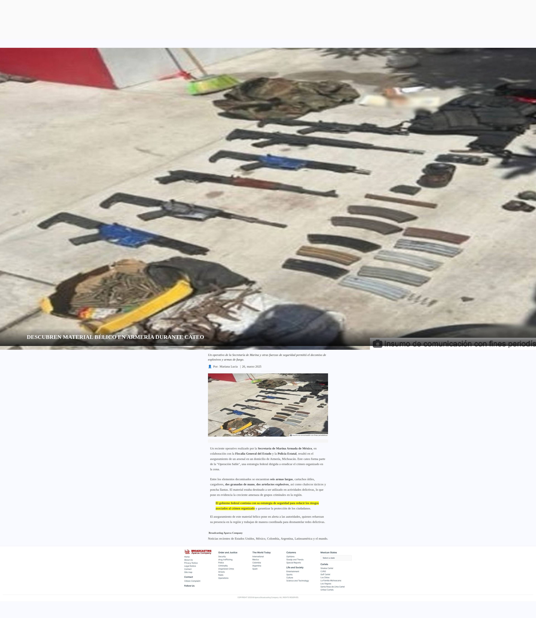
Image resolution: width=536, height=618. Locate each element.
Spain (255, 569)
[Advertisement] (268, 19)
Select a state (329, 558)
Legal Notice (190, 566)
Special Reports (293, 562)
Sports (289, 574)
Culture (289, 577)
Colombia (256, 562)
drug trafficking (225, 559)
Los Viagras (325, 583)
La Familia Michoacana (330, 580)
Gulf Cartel (325, 574)
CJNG (323, 571)
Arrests (221, 572)
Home (187, 557)
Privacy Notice (191, 563)
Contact (188, 569)
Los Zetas (324, 577)
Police (221, 562)
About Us (188, 560)
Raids (220, 575)
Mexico (255, 559)
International (258, 556)
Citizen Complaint (192, 581)
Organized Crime (226, 569)
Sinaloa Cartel (326, 568)
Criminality (223, 565)
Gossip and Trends (294, 559)
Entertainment (292, 571)
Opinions (290, 556)
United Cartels (326, 590)
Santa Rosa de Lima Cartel (332, 586)
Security (222, 556)
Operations (223, 578)
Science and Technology (297, 580)
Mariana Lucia (229, 366)
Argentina (256, 565)
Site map (188, 572)
